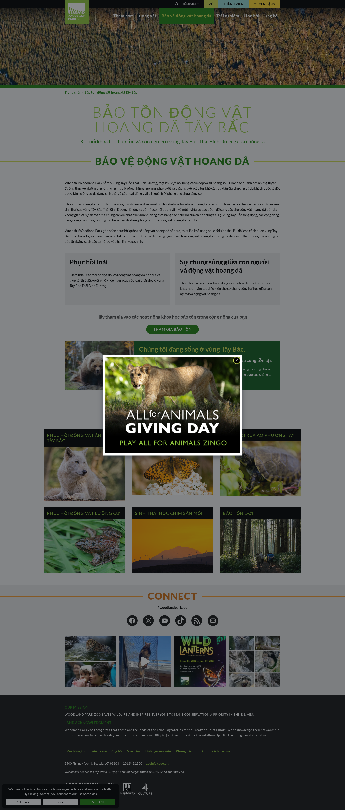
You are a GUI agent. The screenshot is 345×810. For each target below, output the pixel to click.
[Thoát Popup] (237, 360)
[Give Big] (172, 405)
